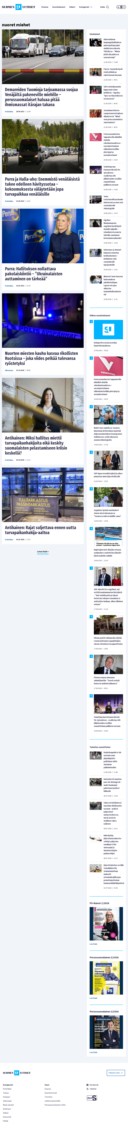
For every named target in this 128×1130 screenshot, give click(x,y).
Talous (6, 1093)
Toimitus (48, 1097)
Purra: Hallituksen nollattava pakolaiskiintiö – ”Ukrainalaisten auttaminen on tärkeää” (33, 273)
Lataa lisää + (43, 551)
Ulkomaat (9, 370)
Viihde (5, 1121)
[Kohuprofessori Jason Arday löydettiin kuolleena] (108, 329)
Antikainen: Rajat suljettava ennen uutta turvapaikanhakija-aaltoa (40, 530)
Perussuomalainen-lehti (55, 1105)
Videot (72, 7)
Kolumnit (7, 1117)
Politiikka (9, 111)
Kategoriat (84, 7)
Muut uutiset (8, 1105)
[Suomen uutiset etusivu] (12, 7)
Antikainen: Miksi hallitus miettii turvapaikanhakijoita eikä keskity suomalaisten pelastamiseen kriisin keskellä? (36, 445)
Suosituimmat (58, 7)
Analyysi (6, 1097)
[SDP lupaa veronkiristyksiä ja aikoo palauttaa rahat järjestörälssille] (108, 460)
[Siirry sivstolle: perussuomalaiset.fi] (105, 1098)
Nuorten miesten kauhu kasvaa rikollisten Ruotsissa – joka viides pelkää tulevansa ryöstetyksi (41, 358)
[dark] (118, 7)
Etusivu (45, 7)
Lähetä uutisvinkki (52, 1101)
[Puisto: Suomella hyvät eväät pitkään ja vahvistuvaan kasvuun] (96, 74)
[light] (124, 7)
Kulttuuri (7, 1109)
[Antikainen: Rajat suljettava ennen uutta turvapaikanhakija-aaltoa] (43, 495)
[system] (121, 7)
